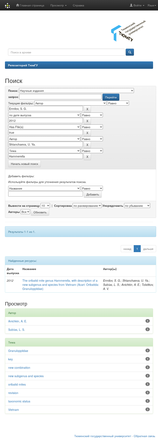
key (10, 359)
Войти (137, 5)
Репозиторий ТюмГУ (23, 65)
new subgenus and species (26, 376)
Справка (78, 5)
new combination (19, 367)
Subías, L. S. (16, 329)
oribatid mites (17, 384)
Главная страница (31, 5)
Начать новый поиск (24, 164)
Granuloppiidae (18, 351)
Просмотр (57, 5)
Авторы (14, 212)
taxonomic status (19, 401)
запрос (13, 97)
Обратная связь (144, 436)
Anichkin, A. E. (17, 321)
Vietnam (13, 410)
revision (13, 393)
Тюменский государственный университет (102, 436)
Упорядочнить (112, 205)
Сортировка (63, 205)
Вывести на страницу (24, 205)
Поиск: (13, 90)
